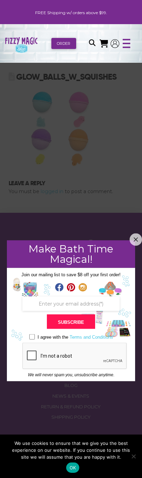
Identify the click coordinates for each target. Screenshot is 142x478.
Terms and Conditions (91, 337)
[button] (92, 43)
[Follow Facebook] (59, 287)
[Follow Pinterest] (71, 287)
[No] (133, 456)
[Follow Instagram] (83, 287)
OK (73, 467)
